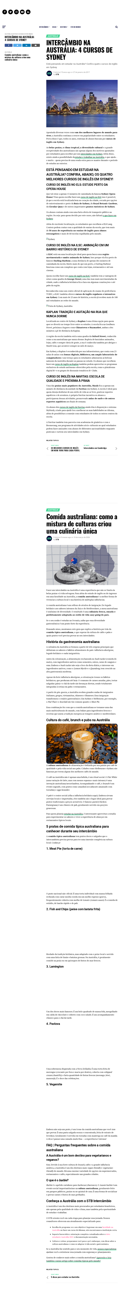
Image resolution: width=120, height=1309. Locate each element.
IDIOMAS (21, 34)
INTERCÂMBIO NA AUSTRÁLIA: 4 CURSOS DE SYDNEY (19, 38)
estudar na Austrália (73, 813)
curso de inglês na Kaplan (67, 364)
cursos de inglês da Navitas (72, 407)
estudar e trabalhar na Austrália (89, 157)
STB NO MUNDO (76, 27)
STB (57, 74)
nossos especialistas (107, 1249)
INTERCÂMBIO (43, 27)
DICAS (54, 27)
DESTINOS (63, 27)
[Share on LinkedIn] (26, 45)
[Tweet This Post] (17, 45)
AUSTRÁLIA (8, 34)
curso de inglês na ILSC (79, 275)
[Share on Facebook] (9, 45)
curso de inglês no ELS (91, 197)
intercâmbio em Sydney (91, 153)
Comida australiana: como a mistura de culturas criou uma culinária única (17, 57)
